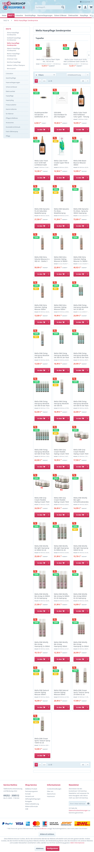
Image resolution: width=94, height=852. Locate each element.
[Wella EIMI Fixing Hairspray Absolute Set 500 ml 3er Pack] (81, 386)
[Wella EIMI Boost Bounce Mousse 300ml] (81, 146)
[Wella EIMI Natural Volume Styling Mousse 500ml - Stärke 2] (62, 675)
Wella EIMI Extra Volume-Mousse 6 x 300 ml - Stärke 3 (42, 259)
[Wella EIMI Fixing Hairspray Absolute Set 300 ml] (42, 338)
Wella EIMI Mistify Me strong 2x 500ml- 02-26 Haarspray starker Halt (42, 596)
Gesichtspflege (11, 78)
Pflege (8, 136)
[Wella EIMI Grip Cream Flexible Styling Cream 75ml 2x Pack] (81, 435)
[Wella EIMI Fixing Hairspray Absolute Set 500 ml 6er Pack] (42, 435)
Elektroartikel (10, 91)
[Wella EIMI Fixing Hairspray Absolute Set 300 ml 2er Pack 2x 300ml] (62, 338)
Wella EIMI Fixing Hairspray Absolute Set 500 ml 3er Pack (80, 403)
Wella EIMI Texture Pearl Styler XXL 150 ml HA (48, 60)
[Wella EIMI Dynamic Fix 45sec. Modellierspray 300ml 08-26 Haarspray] (62, 194)
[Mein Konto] (85, 7)
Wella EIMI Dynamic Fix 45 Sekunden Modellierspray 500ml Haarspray (42, 211)
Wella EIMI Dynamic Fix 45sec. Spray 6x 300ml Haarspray (81, 211)
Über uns (50, 791)
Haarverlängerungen (13, 82)
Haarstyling (10, 100)
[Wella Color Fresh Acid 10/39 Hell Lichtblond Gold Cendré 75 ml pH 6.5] (75, 50)
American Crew (12, 59)
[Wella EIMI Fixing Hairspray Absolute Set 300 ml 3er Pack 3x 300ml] (81, 338)
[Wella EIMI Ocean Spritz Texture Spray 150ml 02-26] (42, 724)
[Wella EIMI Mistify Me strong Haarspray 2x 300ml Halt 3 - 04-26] (42, 627)
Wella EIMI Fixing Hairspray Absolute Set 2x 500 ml (80, 307)
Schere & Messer (11, 87)
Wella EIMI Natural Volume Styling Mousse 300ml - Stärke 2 (42, 692)
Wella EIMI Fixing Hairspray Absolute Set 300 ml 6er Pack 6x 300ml (42, 403)
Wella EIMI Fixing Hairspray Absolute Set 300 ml (42, 355)
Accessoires (10, 123)
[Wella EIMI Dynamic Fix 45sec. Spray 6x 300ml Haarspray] (81, 194)
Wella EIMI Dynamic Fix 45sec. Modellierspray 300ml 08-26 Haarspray (61, 211)
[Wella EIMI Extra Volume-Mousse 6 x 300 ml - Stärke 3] (42, 242)
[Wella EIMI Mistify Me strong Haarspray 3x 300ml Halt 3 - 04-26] (81, 627)
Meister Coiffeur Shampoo (16, 65)
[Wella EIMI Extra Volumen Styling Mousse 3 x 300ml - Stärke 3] (81, 242)
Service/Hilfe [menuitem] (86, 2)
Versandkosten (42, 828)
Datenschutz (51, 794)
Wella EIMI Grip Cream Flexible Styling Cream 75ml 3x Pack (42, 500)
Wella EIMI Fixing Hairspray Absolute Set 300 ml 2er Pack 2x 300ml (61, 355)
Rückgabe (28, 801)
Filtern (41, 75)
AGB (26, 809)
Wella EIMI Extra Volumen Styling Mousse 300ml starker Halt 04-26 (41, 307)
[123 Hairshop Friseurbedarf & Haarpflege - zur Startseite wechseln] (14, 6)
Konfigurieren (52, 848)
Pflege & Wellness (12, 118)
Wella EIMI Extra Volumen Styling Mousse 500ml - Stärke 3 (60, 307)
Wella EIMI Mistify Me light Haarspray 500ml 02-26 (80, 548)
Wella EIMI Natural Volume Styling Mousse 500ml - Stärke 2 (61, 692)
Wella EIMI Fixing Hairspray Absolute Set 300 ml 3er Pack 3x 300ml (80, 355)
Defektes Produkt (31, 789)
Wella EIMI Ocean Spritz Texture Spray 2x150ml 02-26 (81, 692)
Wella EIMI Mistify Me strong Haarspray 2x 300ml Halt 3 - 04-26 (42, 644)
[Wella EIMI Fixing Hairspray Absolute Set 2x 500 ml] (81, 290)
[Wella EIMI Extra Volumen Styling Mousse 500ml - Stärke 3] (62, 290)
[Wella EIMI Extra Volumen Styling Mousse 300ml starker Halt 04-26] (42, 290)
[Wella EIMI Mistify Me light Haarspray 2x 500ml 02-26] (42, 531)
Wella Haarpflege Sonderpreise (13, 44)
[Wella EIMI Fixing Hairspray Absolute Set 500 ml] (62, 386)
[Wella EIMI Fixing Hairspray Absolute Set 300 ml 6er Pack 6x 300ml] (42, 386)
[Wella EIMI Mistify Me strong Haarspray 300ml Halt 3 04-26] (62, 627)
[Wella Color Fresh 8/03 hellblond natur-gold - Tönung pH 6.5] (81, 98)
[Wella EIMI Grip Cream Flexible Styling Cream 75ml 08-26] (62, 435)
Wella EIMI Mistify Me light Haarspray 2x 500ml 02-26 (42, 548)
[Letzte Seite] (44, 81)
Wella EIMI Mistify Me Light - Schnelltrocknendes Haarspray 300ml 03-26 (81, 500)
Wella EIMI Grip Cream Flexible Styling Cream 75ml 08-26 (61, 452)
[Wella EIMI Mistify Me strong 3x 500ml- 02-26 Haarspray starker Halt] (62, 579)
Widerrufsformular (31, 806)
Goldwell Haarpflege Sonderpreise (14, 39)
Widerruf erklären (47, 834)
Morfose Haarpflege (14, 62)
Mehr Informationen (77, 843)
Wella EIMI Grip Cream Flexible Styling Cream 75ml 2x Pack (80, 452)
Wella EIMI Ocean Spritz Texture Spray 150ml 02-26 (42, 741)
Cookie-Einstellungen (54, 789)
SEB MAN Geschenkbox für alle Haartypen (60, 115)
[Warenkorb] (90, 7)
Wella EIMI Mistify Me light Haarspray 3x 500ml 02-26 (61, 548)
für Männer (10, 114)
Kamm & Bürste (11, 109)
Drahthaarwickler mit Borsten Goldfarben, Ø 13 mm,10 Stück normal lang (42, 115)
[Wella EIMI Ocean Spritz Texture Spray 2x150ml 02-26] (81, 675)
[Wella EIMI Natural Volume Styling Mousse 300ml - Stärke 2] (42, 675)
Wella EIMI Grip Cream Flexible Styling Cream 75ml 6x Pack (61, 500)
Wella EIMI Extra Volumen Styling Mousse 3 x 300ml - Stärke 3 (80, 259)
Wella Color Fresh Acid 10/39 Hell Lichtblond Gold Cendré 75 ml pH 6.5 (76, 60)
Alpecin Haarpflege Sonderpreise (13, 49)
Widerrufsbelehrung (32, 804)
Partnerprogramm (31, 791)
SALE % (8, 29)
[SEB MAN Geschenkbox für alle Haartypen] (62, 98)
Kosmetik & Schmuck (13, 127)
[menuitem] (50, 7)
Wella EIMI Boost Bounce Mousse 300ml (79, 163)
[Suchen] (62, 7)
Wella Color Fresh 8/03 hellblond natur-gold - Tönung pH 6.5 (81, 115)
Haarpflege (9, 96)
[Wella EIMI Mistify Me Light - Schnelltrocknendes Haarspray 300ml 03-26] (81, 483)
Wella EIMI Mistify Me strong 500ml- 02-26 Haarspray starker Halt (80, 596)
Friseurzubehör (11, 105)
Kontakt (28, 794)
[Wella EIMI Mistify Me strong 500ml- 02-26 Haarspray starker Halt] (81, 579)
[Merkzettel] (79, 7)
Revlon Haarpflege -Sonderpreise (13, 55)
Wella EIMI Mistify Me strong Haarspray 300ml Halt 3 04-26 (61, 644)
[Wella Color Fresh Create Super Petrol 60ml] (62, 146)
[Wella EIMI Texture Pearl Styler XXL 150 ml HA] (48, 50)
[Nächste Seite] (40, 81)
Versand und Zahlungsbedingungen (32, 797)
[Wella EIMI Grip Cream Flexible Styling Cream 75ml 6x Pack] (62, 483)
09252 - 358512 (11, 795)
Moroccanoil (11, 68)
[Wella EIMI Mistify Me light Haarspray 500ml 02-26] (81, 531)
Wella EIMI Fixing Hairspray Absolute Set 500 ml (61, 403)
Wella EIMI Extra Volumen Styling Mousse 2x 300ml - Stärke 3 (61, 259)
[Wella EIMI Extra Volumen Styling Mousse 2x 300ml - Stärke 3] (62, 242)
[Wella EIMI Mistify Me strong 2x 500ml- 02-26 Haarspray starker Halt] (42, 579)
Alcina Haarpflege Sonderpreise (13, 34)
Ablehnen (40, 848)
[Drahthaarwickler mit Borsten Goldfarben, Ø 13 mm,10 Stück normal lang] (42, 98)
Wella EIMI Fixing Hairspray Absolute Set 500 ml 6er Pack (42, 452)
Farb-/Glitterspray (12, 131)
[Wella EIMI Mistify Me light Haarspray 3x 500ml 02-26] (62, 531)
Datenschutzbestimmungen (78, 810)
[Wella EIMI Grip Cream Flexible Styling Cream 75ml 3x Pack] (42, 483)
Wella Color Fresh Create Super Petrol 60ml (61, 163)
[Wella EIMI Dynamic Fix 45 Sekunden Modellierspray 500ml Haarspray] (42, 194)
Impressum (51, 796)
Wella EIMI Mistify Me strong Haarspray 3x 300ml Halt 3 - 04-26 (81, 644)
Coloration (9, 73)
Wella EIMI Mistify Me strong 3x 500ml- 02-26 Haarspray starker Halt (62, 596)
